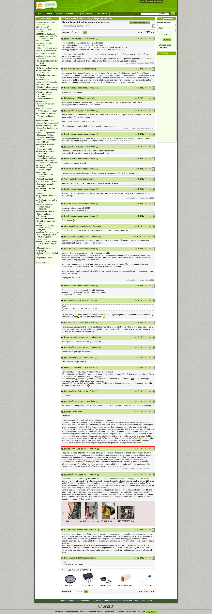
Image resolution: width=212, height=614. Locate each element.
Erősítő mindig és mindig (47, 90)
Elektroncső (42, 101)
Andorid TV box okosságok (47, 123)
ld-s (97, 377)
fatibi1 (73, 26)
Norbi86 (67, 411)
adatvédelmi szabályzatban (125, 612)
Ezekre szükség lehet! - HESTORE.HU (77, 570)
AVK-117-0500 (105, 585)
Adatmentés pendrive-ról (47, 66)
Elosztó (136, 601)
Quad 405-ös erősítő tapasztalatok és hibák (46, 157)
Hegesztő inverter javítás (47, 126)
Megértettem (151, 612)
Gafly (66, 179)
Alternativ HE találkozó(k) (47, 212)
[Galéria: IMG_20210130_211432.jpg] (108, 519)
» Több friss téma (42, 263)
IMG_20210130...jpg (74, 521)
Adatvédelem (82, 601)
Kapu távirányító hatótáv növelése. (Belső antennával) (46, 237)
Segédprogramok (84, 14)
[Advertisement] (167, 98)
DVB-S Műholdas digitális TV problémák (47, 141)
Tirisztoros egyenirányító (47, 133)
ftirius (66, 558)
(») (97, 38)
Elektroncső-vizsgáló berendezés (45, 185)
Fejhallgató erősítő (44, 258)
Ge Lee (67, 236)
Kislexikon (159, 1)
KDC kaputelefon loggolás (47, 68)
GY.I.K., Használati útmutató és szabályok (105, 601)
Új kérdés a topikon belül (140, 22)
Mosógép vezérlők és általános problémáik (46, 136)
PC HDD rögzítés (44, 165)
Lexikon (69, 14)
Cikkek (49, 14)
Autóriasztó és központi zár (47, 232)
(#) (62, 38)
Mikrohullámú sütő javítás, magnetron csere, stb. (85, 22)
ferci (66, 38)
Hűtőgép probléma (44, 108)
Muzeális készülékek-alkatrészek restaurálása (47, 162)
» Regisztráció (163, 48)
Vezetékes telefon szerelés (47, 87)
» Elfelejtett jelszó (164, 45)
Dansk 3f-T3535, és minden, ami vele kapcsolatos (45, 207)
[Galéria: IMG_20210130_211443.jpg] (126, 519)
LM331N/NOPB (88, 585)
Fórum (59, 14)
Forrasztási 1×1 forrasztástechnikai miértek (45, 174)
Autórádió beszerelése (46, 121)
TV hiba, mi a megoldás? (47, 111)
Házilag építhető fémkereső (43, 215)
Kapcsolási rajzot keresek (47, 114)
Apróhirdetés (101, 14)
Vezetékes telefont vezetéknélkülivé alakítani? (44, 94)
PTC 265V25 (146, 585)
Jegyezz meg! (165, 34)
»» (86, 592)
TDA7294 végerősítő (45, 99)
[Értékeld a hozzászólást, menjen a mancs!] (146, 39)
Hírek (39, 14)
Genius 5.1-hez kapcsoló (47, 82)
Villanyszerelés (43, 80)
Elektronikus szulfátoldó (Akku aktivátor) (46, 152)
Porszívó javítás (43, 85)
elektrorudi (68, 226)
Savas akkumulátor (44, 149)
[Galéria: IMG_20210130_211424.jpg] (91, 519)
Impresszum (127, 601)
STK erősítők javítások (46, 54)
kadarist (67, 337)
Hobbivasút (143, 1)
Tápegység (41, 251)
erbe (66, 300)
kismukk (79, 38)
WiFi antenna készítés (46, 179)
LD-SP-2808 (70, 585)
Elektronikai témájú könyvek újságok (44, 169)
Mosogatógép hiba (44, 248)
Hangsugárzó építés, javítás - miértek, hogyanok (45, 228)
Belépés (167, 40)
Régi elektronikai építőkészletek (44, 71)
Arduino (40, 193)
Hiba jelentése (146, 601)
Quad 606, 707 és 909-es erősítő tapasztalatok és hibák (47, 243)
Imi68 (66, 69)
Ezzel (64, 362)
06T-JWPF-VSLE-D (125, 585)
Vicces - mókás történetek (47, 181)
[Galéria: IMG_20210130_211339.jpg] (74, 519)
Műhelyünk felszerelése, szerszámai (46, 57)
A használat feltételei (68, 601)
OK (173, 14)
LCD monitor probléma (46, 219)
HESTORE (151, 1)
